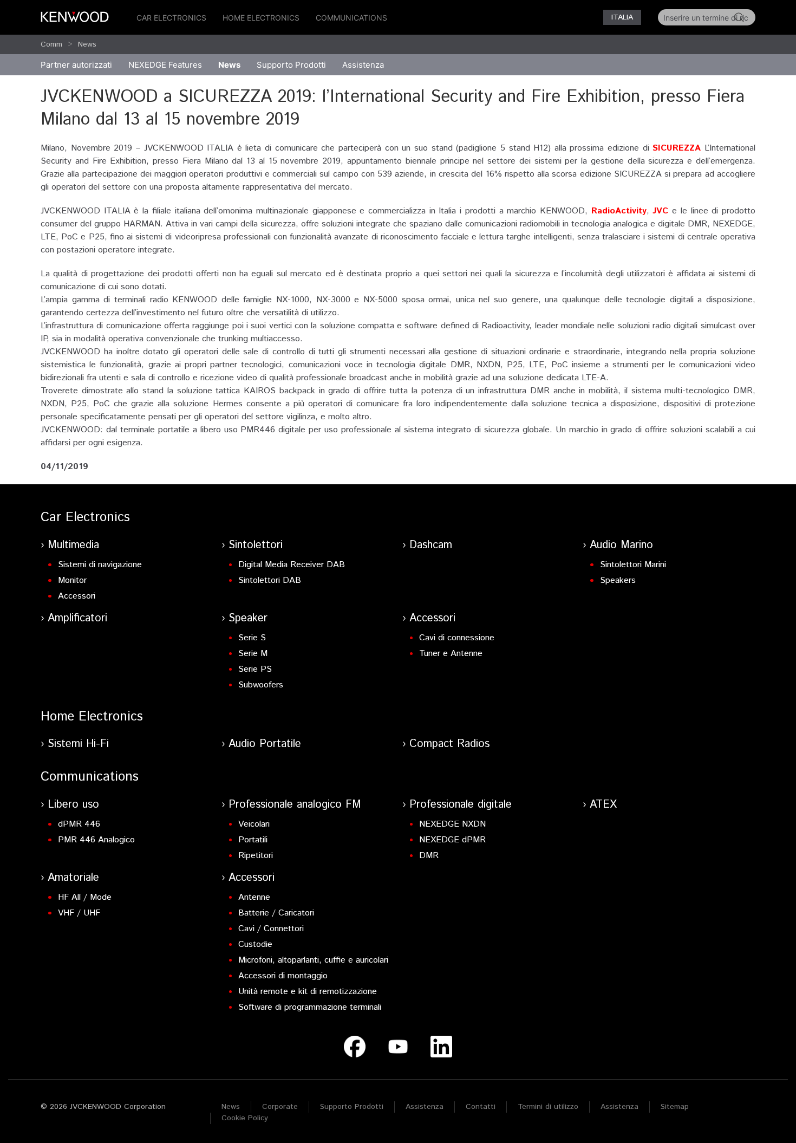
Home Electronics (261, 17)
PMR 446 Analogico (96, 840)
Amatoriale (73, 878)
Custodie (255, 944)
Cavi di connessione (456, 638)
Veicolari (254, 824)
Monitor (72, 580)
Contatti (480, 1106)
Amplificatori (77, 618)
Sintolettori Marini (633, 564)
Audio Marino (621, 545)
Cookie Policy (244, 1118)
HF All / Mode (85, 897)
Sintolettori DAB (269, 580)
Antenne (254, 897)
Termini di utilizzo (548, 1106)
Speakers (618, 580)
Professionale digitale (460, 805)
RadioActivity (619, 211)
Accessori (76, 596)
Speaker (248, 618)
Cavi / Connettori (271, 929)
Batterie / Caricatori (276, 913)
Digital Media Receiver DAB (291, 564)
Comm (51, 44)
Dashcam (430, 545)
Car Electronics (171, 17)
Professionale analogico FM (295, 805)
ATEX (603, 805)
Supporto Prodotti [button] (291, 65)
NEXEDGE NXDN (452, 824)
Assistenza (424, 1106)
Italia (622, 17)
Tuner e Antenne (450, 653)
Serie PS (255, 669)
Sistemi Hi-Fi (78, 744)
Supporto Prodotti (351, 1106)
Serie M (252, 653)
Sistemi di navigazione (100, 564)
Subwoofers (260, 685)
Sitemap (675, 1106)
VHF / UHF (79, 913)
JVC (662, 211)
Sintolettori (256, 545)
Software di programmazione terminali (309, 1007)
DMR (429, 855)
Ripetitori (255, 855)
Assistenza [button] (363, 65)
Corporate (280, 1106)
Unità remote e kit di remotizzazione (307, 991)
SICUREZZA (678, 148)
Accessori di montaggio (283, 976)
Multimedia (73, 545)
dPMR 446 (79, 824)
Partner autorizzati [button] (76, 65)
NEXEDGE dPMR (452, 840)
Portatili (252, 840)
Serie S (252, 638)
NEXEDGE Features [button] (165, 65)
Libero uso (73, 805)
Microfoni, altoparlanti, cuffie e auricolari (313, 960)
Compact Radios (449, 744)
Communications (351, 17)
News (87, 44)
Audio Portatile (265, 744)
